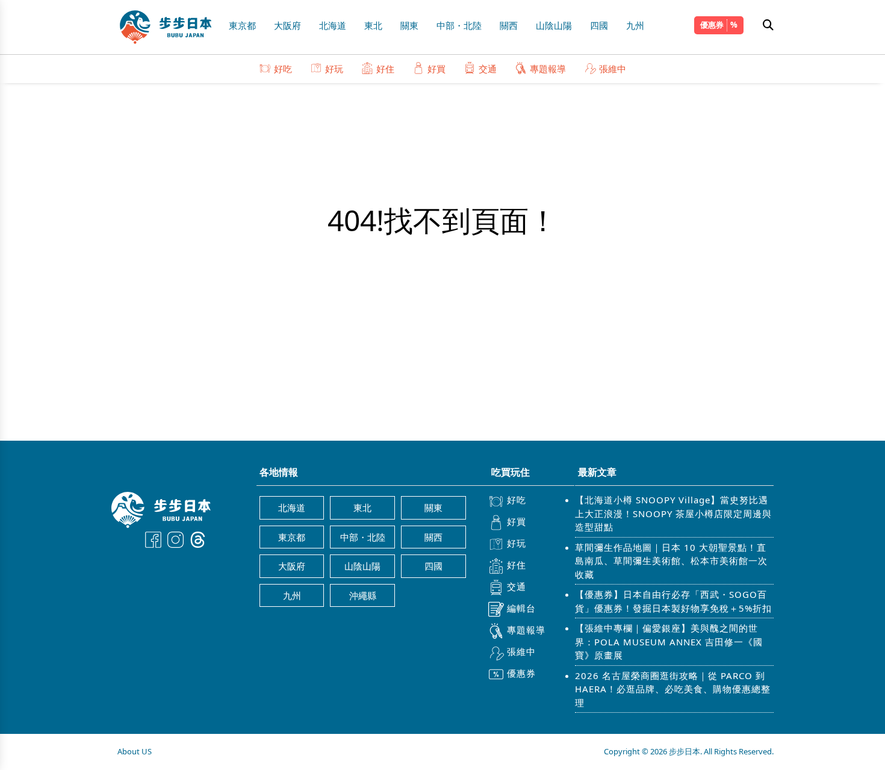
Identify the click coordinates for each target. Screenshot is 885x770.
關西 (509, 25)
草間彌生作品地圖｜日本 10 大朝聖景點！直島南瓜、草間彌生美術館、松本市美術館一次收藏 (671, 560)
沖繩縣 (362, 595)
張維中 (612, 69)
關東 (409, 25)
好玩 (334, 69)
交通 (488, 69)
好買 (436, 69)
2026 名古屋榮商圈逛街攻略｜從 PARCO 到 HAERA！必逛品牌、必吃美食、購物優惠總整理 (673, 689)
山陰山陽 (554, 25)
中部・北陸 (459, 25)
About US (134, 751)
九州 (635, 25)
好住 (385, 69)
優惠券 (712, 24)
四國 (599, 25)
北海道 (332, 25)
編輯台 (521, 608)
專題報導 (548, 69)
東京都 (242, 25)
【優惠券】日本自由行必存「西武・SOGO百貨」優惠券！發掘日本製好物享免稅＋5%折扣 (673, 601)
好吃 (283, 69)
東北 (373, 25)
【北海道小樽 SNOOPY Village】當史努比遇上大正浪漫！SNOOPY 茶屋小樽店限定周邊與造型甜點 (673, 513)
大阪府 (287, 25)
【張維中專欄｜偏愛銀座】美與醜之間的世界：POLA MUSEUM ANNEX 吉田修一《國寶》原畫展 (669, 641)
